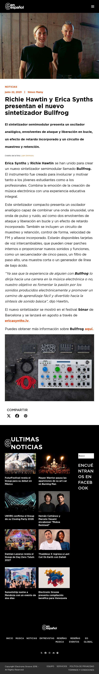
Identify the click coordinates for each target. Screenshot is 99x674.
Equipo (50, 666)
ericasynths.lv (17, 321)
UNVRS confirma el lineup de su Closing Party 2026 (19, 517)
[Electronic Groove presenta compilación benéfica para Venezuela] (54, 577)
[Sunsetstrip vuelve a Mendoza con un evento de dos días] (20, 577)
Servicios (62, 666)
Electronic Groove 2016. (26, 666)
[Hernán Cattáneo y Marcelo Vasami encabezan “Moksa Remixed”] (54, 501)
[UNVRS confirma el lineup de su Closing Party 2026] (20, 501)
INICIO (9, 638)
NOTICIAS (32, 638)
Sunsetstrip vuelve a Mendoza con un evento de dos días (20, 595)
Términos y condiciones (81, 670)
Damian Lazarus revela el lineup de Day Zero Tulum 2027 (19, 556)
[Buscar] (90, 456)
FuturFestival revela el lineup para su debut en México (18, 480)
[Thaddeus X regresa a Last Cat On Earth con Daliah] (54, 539)
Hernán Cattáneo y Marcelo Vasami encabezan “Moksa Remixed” (49, 520)
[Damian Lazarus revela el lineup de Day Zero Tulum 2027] (20, 539)
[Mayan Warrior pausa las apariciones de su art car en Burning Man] (54, 463)
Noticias (11, 86)
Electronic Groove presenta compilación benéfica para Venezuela (53, 595)
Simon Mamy (35, 92)
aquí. (89, 329)
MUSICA (20, 638)
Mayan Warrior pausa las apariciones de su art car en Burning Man (53, 480)
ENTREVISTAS (47, 638)
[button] (92, 6)
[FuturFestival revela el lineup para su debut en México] (20, 463)
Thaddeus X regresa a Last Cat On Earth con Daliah (54, 555)
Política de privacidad (82, 666)
